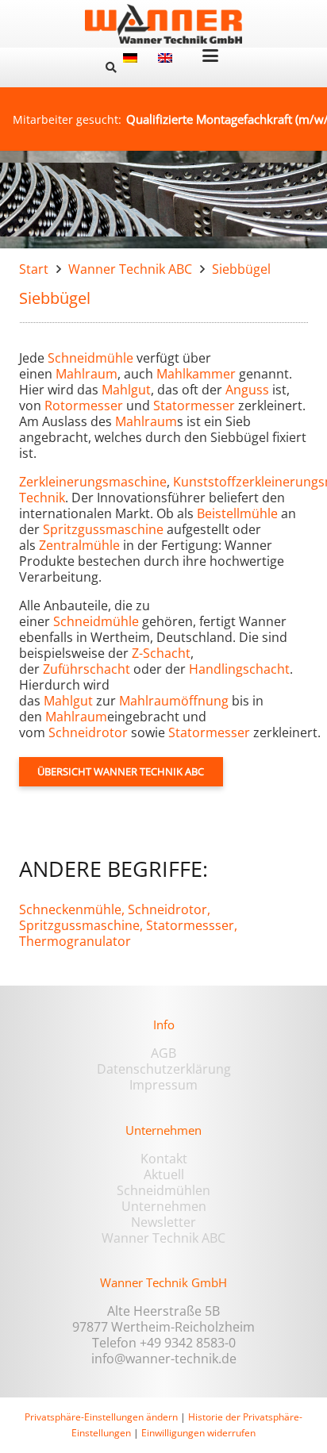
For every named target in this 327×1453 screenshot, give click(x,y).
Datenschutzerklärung (164, 1069)
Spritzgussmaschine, (81, 925)
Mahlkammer (196, 373)
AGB (163, 1053)
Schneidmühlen (163, 1190)
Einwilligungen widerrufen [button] (198, 1433)
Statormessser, (191, 925)
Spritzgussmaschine (103, 529)
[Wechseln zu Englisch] (167, 57)
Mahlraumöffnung (174, 700)
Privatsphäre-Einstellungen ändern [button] (101, 1417)
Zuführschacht (86, 669)
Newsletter (163, 1222)
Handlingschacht (239, 669)
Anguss (247, 389)
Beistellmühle (237, 513)
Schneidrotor (88, 732)
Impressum (163, 1085)
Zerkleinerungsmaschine (93, 481)
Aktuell (164, 1174)
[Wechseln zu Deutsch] (132, 57)
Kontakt (163, 1158)
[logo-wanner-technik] (163, 24)
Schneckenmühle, (72, 909)
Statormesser (194, 405)
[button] (110, 67)
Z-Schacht (161, 653)
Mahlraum (86, 373)
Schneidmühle (90, 358)
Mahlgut (126, 389)
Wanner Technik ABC (163, 1238)
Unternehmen (163, 1206)
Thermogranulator (75, 941)
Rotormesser (83, 405)
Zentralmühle (79, 545)
